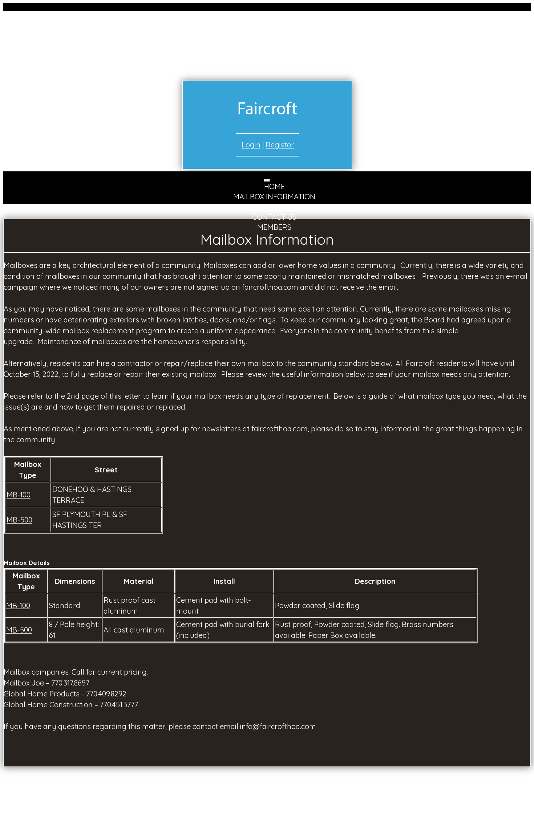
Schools (274, 206)
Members (274, 227)
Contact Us (274, 216)
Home (274, 186)
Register (280, 144)
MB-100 (19, 494)
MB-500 (19, 519)
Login (251, 144)
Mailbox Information (274, 196)
